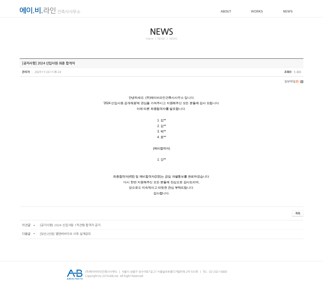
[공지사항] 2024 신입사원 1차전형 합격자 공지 (70, 225)
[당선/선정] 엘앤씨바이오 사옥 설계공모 (65, 233)
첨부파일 (291, 81)
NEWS (287, 11)
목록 (297, 213)
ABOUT (226, 11)
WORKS (257, 11)
